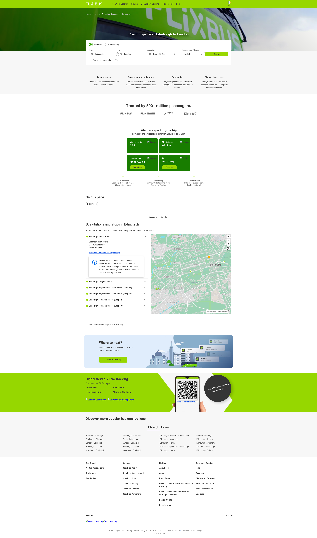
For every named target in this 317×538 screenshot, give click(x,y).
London (164, 217)
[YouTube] (228, 521)
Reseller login (165, 505)
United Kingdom (111, 14)
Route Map (91, 473)
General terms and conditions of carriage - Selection (174, 493)
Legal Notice (153, 531)
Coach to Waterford (131, 494)
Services (200, 473)
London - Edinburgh (94, 443)
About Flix (164, 468)
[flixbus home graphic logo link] (94, 4)
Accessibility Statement (169, 531)
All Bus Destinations (95, 468)
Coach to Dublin (129, 468)
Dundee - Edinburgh (131, 443)
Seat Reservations (204, 489)
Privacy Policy (126, 531)
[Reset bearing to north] (228, 244)
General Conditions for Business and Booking (176, 485)
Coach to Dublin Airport (133, 473)
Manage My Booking (205, 478)
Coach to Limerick (130, 489)
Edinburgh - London (94, 446)
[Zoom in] (228, 236)
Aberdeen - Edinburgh (95, 450)
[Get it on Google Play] (94, 521)
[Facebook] (226, 521)
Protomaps (210, 311)
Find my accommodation (103, 60)
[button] (117, 237)
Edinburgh (126, 14)
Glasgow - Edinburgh (94, 435)
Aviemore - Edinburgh (205, 446)
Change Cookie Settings (192, 531)
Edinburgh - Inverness (168, 439)
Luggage (200, 494)
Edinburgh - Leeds (167, 450)
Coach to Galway (130, 483)
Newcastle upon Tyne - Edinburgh (174, 446)
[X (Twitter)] (229, 521)
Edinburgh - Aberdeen (132, 435)
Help (198, 468)
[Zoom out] (228, 240)
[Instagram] (227, 521)
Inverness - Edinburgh (132, 450)
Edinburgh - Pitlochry (205, 450)
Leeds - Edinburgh (204, 435)
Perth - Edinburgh (130, 439)
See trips (169, 167)
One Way (98, 44)
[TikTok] (230, 521)
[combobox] (105, 54)
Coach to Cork (129, 478)
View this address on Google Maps (104, 253)
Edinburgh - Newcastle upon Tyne (174, 435)
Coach (98, 14)
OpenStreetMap (221, 311)
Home (88, 14)
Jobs (161, 473)
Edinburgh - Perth (167, 443)
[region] (191, 274)
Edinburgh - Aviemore (205, 443)
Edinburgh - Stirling (204, 439)
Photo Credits (165, 500)
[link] (158, 351)
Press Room (164, 478)
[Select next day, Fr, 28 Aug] (178, 54)
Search (217, 54)
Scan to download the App (187, 402)
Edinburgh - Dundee (131, 446)
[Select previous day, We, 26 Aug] (174, 54)
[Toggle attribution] (228, 311)
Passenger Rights (140, 531)
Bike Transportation (205, 483)
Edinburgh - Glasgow (94, 439)
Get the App (91, 478)
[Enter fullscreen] (228, 248)
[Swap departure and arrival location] (117, 54)
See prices (137, 167)
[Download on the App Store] (110, 521)
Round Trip (114, 44)
